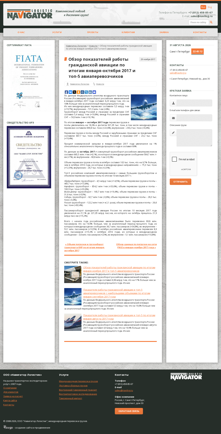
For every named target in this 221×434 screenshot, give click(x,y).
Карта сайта (10, 400)
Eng (210, 7)
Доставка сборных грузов (73, 385)
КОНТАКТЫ (199, 32)
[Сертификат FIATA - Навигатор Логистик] (29, 110)
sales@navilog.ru (178, 72)
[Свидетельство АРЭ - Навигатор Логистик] (29, 187)
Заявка (164, 32)
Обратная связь (128, 411)
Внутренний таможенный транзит (78, 389)
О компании (10, 387)
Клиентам (128, 32)
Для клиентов (10, 391)
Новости (100, 84)
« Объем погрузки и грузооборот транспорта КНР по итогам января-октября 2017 (84, 247)
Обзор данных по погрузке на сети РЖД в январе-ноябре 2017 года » (136, 246)
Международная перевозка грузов (78, 381)
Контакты (8, 404)
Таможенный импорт (70, 398)
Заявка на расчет (13, 396)
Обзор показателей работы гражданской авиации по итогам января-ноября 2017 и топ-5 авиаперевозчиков (119, 269)
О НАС (21, 32)
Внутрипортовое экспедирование (78, 394)
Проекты (92, 32)
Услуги (57, 32)
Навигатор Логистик (76, 45)
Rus (203, 7)
